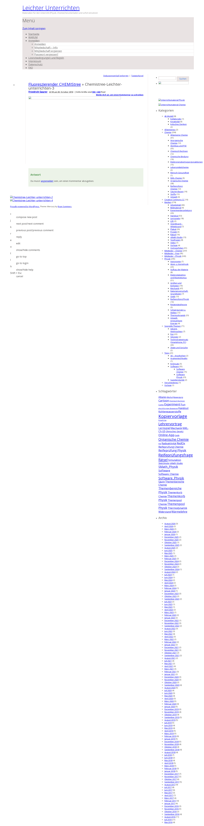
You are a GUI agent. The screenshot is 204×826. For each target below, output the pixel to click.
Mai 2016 (168, 822)
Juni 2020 (168, 693)
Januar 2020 (169, 706)
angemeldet (47, 180)
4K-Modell (168, 116)
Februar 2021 (170, 671)
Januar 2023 (169, 617)
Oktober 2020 (170, 682)
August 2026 (169, 523)
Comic (161, 405)
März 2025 (169, 556)
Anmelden (34, 40)
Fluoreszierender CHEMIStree (54, 84)
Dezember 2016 (171, 806)
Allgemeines (169, 129)
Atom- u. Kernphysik (179, 264)
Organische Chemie (179, 180)
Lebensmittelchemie (179, 167)
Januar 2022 (169, 644)
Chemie (167, 132)
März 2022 (169, 639)
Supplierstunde (177, 380)
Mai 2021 (168, 663)
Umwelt (173, 197)
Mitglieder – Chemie (173, 250)
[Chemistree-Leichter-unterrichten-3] (75, 98)
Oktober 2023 (170, 596)
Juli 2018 (168, 755)
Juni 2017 (168, 790)
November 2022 (171, 623)
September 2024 (171, 569)
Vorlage (173, 245)
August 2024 (169, 572)
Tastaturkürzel (137, 75)
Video (173, 242)
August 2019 (169, 720)
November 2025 (171, 539)
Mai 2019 (168, 728)
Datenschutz (35, 64)
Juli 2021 (168, 660)
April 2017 (168, 795)
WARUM (33, 37)
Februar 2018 (170, 768)
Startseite (33, 34)
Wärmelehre (179, 511)
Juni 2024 (168, 577)
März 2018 (169, 765)
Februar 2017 (170, 800)
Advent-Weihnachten (176, 330)
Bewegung (178, 397)
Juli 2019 (168, 722)
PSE (159, 444)
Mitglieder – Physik (172, 256)
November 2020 (171, 679)
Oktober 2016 (170, 811)
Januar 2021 (169, 674)
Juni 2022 (168, 631)
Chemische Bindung (179, 156)
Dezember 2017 (171, 773)
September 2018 (171, 749)
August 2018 (169, 752)
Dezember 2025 (171, 537)
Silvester (174, 336)
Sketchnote (163, 463)
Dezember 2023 (171, 593)
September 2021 (171, 655)
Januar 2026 (169, 534)
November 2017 (171, 776)
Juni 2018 (168, 757)
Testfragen (175, 240)
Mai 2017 (168, 792)
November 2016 (171, 808)
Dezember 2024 (171, 561)
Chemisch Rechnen (179, 151)
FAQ (30, 67)
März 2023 (169, 612)
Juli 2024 (168, 574)
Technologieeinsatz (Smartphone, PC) (179, 341)
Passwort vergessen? (46, 54)
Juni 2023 (168, 604)
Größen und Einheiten (175, 284)
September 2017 (171, 782)
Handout (174, 215)
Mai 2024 (168, 580)
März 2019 (169, 733)
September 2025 (171, 545)
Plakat (173, 229)
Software (174, 366)
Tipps (166, 353)
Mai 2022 (168, 634)
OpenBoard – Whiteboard (176, 225)
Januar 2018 (169, 771)
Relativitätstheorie (178, 304)
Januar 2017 (169, 803)
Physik (167, 258)
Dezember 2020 (171, 677)
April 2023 (168, 609)
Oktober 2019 (170, 714)
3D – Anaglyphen (178, 355)
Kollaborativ (175, 119)
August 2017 (169, 784)
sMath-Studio (176, 237)
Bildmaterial (175, 207)
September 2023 (171, 599)
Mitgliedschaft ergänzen (48, 51)
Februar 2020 (170, 704)
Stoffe (173, 194)
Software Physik (180, 376)
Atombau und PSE (178, 145)
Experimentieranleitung (181, 210)
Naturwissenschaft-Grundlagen (179, 292)
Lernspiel (164, 428)
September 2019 (171, 717)
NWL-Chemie (176, 178)
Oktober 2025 (170, 542)
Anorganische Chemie (176, 141)
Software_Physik (171, 478)
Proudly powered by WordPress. (25, 206)
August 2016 (169, 817)
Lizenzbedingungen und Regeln (46, 58)
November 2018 (171, 744)
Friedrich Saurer (38, 91)
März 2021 (169, 669)
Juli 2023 (168, 601)
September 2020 (171, 685)
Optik (172, 296)
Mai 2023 (168, 607)
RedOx (181, 443)
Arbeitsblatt (175, 205)
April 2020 (168, 698)
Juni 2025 (168, 550)
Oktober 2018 (170, 747)
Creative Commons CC (174, 199)
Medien (167, 202)
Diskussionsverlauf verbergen (115, 75)
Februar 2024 (170, 588)
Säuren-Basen (177, 191)
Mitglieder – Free (171, 253)
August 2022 (169, 628)
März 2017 (169, 798)
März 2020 (169, 701)
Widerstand (164, 511)
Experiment (172, 404)
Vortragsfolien (176, 248)
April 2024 (168, 582)
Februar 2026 (170, 531)
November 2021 (171, 650)
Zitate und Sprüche (179, 347)
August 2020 (169, 687)
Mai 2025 (168, 553)
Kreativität (175, 121)
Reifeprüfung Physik (179, 299)
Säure (161, 481)
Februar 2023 (170, 615)
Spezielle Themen (172, 326)
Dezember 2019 (171, 709)
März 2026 (169, 529)
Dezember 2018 (171, 741)
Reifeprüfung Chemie (176, 187)
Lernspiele (175, 218)
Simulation (174, 460)
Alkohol (169, 397)
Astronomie (175, 261)
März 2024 (169, 585)
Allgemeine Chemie (179, 135)
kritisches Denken (178, 124)
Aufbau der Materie (179, 269)
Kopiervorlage (172, 416)
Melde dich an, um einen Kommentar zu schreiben (119, 95)
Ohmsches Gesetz (174, 431)
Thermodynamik (177, 315)
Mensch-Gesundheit (179, 172)
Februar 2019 (170, 736)
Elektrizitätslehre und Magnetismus (178, 276)
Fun (172, 334)
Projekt (173, 232)
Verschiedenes (171, 382)
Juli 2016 (168, 819)
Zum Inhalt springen (33, 28)
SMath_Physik (168, 467)
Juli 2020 (168, 690)
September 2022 (171, 625)
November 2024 (171, 564)
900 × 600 (96, 92)
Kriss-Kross (162, 420)
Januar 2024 (169, 590)
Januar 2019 (169, 738)
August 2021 (169, 658)
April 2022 (168, 636)
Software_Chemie (168, 474)
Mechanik (174, 288)
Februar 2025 (170, 558)
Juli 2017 (168, 787)
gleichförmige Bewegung (168, 408)
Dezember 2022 (171, 620)
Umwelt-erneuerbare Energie (176, 321)
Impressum (34, 61)
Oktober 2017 (170, 779)
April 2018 (168, 763)
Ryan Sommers (65, 206)
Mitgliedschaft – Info (46, 47)
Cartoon (163, 400)
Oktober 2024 (170, 566)
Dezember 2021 (171, 647)
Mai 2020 (168, 695)
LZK (172, 221)
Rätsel (173, 234)
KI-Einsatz (174, 363)
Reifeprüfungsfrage (175, 455)
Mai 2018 (168, 760)
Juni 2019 (168, 725)
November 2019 (171, 712)
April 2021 (168, 666)
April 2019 (168, 730)
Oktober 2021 (170, 652)
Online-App (166, 435)
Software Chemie (180, 370)
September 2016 (171, 814)
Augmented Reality (178, 358)
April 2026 (168, 526)
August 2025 (169, 547)
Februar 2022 (170, 642)
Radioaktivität (169, 443)
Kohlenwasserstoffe (169, 411)
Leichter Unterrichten (51, 8)
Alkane (162, 397)
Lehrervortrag (170, 423)
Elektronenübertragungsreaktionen (186, 162)
